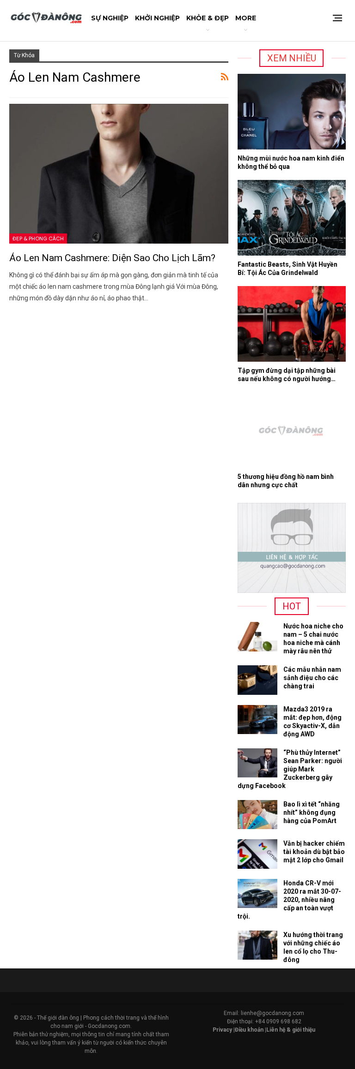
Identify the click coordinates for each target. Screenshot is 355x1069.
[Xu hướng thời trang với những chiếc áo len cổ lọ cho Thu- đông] (257, 945)
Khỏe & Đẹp (207, 18)
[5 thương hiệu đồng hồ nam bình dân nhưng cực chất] (292, 430)
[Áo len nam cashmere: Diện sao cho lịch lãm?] (118, 174)
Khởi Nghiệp (157, 18)
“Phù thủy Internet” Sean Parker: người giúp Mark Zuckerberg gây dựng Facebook (290, 769)
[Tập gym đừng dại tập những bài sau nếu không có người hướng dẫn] (292, 324)
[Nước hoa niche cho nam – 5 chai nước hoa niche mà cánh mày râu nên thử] (257, 636)
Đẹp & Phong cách (38, 238)
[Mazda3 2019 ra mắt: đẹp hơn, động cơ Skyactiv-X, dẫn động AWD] (257, 720)
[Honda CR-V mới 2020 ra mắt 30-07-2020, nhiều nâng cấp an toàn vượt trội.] (257, 893)
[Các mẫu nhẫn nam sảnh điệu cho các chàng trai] (257, 680)
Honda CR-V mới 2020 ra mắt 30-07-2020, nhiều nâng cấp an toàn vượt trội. (289, 899)
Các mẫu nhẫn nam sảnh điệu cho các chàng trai (312, 678)
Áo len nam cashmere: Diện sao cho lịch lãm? (112, 257)
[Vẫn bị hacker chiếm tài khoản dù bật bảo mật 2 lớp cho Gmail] (257, 854)
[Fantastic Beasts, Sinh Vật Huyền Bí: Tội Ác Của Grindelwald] (292, 218)
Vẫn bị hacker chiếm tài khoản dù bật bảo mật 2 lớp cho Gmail (314, 852)
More (245, 18)
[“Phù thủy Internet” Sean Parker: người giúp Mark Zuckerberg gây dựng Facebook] (257, 763)
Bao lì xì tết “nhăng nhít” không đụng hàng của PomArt (311, 812)
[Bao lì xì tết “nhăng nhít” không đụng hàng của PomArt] (257, 815)
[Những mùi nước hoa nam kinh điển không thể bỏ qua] (292, 111)
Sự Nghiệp (110, 18)
